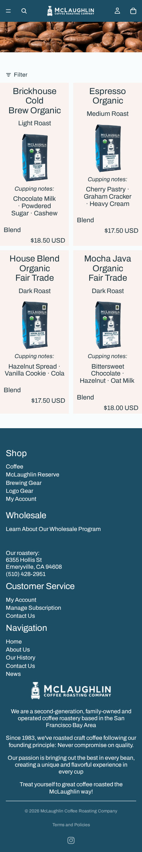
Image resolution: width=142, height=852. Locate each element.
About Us (18, 649)
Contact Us (20, 616)
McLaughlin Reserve (32, 474)
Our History (20, 657)
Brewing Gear (24, 483)
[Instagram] (71, 840)
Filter (20, 75)
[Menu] (8, 11)
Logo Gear (19, 491)
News (13, 674)
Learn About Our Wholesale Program (53, 529)
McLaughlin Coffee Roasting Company (78, 811)
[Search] (24, 11)
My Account (21, 499)
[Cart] (133, 11)
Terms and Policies (71, 824)
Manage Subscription (33, 608)
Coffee (14, 466)
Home (14, 641)
